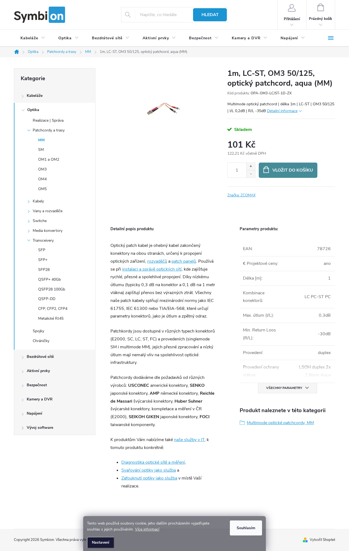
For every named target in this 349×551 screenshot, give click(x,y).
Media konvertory (47, 230)
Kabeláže (35, 95)
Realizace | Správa (48, 120)
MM (41, 140)
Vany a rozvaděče (47, 211)
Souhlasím (246, 528)
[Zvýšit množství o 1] (250, 166)
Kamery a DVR (40, 399)
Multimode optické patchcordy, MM (280, 423)
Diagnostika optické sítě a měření (153, 462)
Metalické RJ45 (51, 318)
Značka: (241, 195)
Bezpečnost (37, 385)
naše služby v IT (189, 440)
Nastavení (100, 542)
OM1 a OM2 (48, 159)
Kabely (38, 201)
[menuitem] (33, 38)
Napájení (34, 413)
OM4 (42, 179)
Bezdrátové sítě (40, 356)
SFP (41, 250)
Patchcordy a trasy (49, 130)
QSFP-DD (46, 298)
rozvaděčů (157, 261)
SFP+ (42, 259)
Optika (33, 109)
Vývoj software (40, 427)
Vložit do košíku (292, 170)
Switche (40, 220)
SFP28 (44, 269)
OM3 (42, 169)
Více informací (147, 529)
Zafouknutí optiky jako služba (149, 478)
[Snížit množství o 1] (250, 174)
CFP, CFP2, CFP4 (52, 308)
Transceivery (43, 240)
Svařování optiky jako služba (148, 470)
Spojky (38, 331)
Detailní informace (282, 110)
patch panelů (184, 261)
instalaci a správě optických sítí (152, 269)
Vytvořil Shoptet (322, 539)
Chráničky (41, 340)
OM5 (42, 188)
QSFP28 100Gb (51, 289)
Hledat (210, 15)
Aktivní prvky (38, 370)
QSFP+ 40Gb (49, 279)
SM (41, 149)
